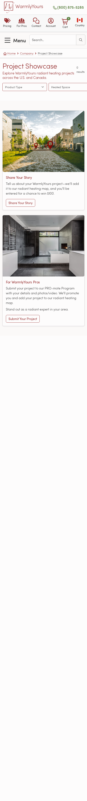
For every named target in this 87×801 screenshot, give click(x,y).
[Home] (9, 7)
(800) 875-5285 (70, 7)
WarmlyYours (29, 6)
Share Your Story (20, 203)
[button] (36, 23)
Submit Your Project (22, 319)
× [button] (38, 87)
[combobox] (21, 87)
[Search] (80, 40)
